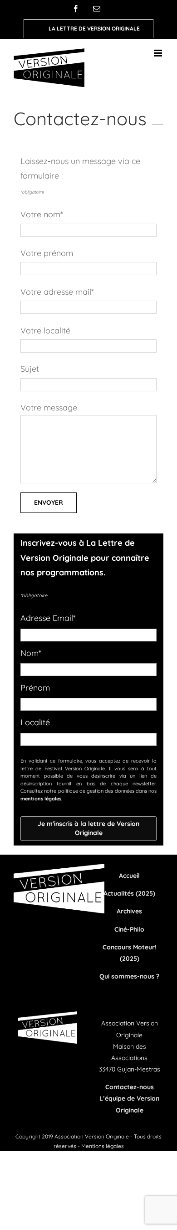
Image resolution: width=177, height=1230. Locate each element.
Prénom (35, 687)
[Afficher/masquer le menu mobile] (158, 53)
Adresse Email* (48, 618)
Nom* (30, 653)
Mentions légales (102, 1146)
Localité (35, 722)
